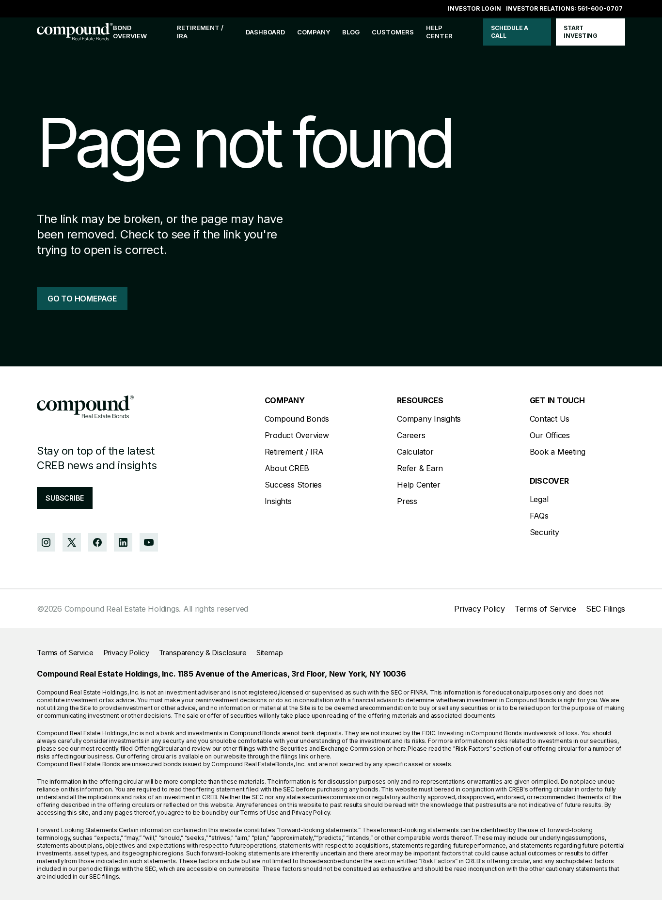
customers (393, 32)
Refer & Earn (420, 468)
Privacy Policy (479, 609)
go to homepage (82, 298)
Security (544, 532)
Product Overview (297, 435)
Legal (539, 499)
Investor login (474, 8)
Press (407, 501)
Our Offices (550, 435)
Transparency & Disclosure (203, 652)
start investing (581, 31)
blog (351, 32)
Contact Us (550, 419)
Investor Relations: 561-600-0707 (564, 8)
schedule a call (509, 31)
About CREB (287, 468)
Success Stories (293, 484)
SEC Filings (605, 609)
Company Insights (429, 419)
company (313, 32)
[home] (75, 32)
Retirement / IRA (200, 32)
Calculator (415, 452)
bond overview (130, 32)
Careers (411, 435)
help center (439, 32)
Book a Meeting (558, 452)
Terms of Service (545, 609)
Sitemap (269, 652)
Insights (278, 501)
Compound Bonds (297, 419)
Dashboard (265, 32)
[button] (313, 32)
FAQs (539, 516)
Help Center (418, 484)
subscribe (65, 498)
